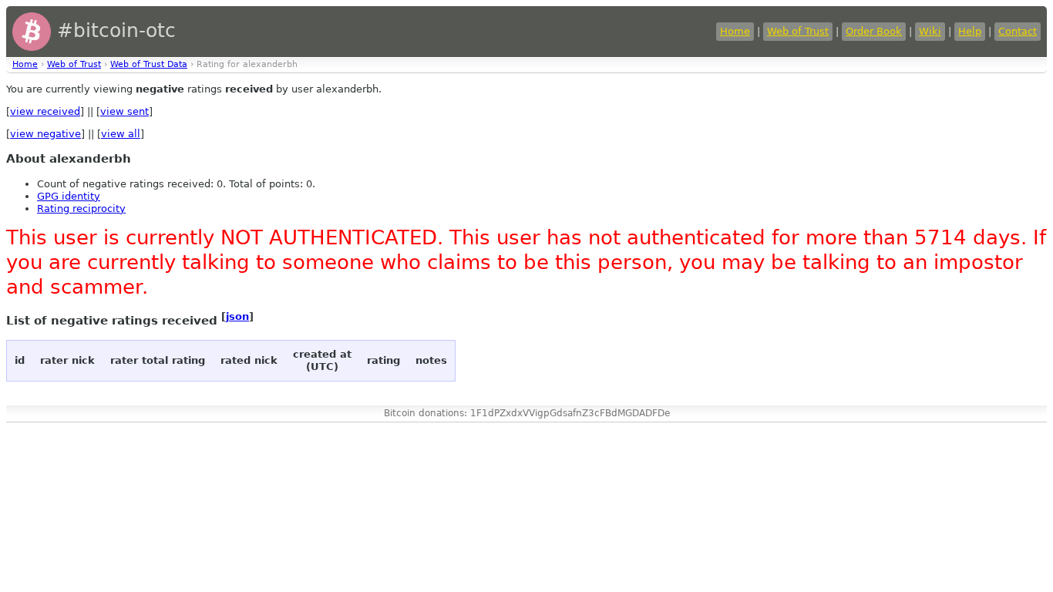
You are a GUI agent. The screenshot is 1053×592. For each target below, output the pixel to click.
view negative (45, 134)
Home (735, 31)
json (237, 316)
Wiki (930, 31)
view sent (124, 111)
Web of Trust (798, 31)
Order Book (874, 31)
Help (969, 31)
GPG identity (68, 196)
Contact (1017, 31)
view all (120, 134)
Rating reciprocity (81, 208)
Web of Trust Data (148, 64)
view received (45, 111)
